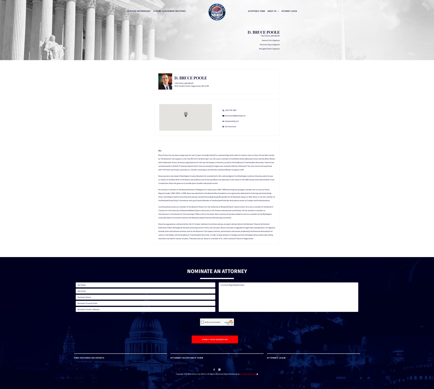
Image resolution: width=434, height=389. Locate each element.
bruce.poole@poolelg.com (235, 115)
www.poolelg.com (232, 121)
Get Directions (230, 126)
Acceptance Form (256, 11)
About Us (272, 11)
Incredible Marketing (248, 374)
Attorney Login (289, 11)
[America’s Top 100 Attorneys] (217, 12)
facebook (214, 370)
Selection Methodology (139, 11)
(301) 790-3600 (230, 110)
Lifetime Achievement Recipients (169, 11)
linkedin (219, 370)
